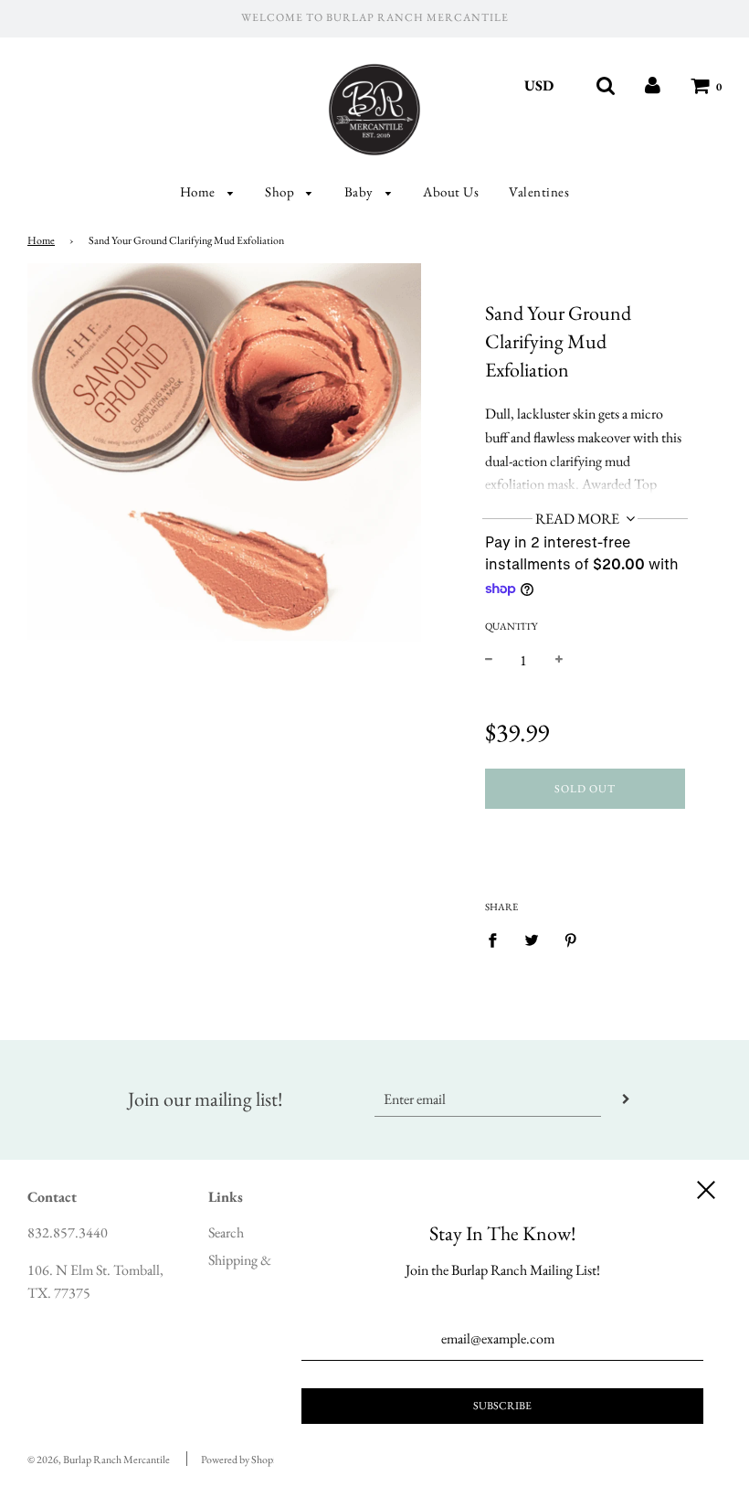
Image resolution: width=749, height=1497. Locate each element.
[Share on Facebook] (498, 938)
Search (226, 1232)
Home (199, 191)
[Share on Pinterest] (571, 938)
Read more (578, 518)
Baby (360, 191)
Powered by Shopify (242, 1459)
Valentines (539, 191)
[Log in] (652, 85)
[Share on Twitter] (531, 938)
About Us (451, 191)
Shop (281, 191)
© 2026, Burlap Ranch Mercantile (98, 1459)
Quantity (511, 626)
